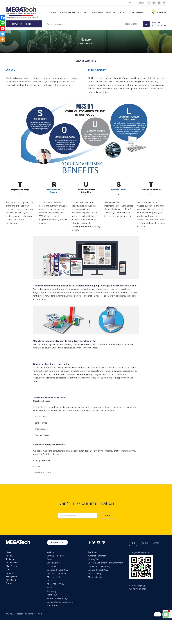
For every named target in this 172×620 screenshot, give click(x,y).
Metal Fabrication (96, 576)
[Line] (2, 23)
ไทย (129, 3)
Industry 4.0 (52, 566)
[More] (2, 39)
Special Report (54, 605)
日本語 (141, 3)
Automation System (97, 555)
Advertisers (11, 579)
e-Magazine (11, 576)
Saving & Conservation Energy (60, 601)
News (49, 587)
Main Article (11, 565)
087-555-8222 (139, 589)
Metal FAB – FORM (55, 584)
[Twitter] (154, 3)
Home (80, 44)
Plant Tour (52, 594)
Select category (131, 24)
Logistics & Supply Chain (58, 569)
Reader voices (12, 562)
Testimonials (11, 559)
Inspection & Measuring (99, 566)
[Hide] (1, 44)
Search (146, 24)
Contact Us (11, 583)
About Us (10, 555)
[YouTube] (159, 3)
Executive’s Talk (54, 562)
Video (8, 569)
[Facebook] (149, 3)
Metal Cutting (94, 573)
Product (9, 572)
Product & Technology (57, 598)
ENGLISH (135, 3)
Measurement (53, 576)
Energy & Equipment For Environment (105, 562)
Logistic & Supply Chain (98, 569)
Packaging (51, 591)
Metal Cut (51, 580)
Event (49, 559)
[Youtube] (2, 28)
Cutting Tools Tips (55, 555)
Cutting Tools (94, 559)
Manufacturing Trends (57, 573)
